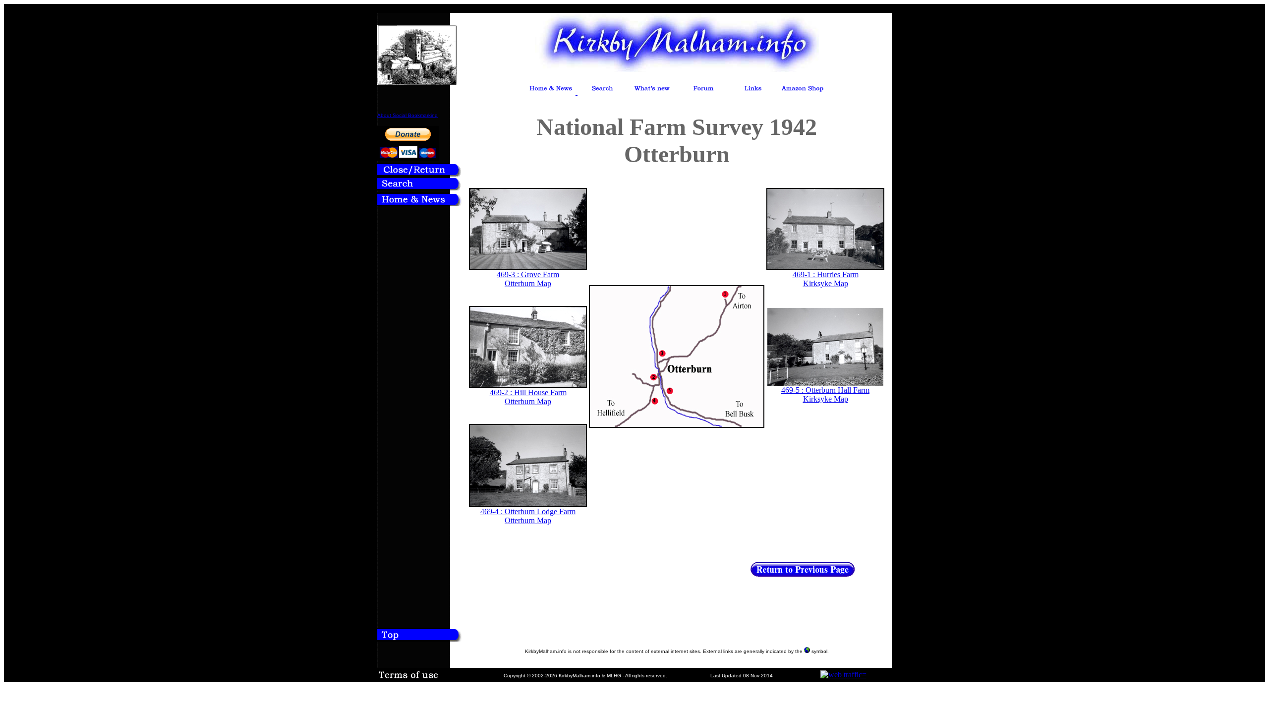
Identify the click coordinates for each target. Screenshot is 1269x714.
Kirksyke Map (825, 283)
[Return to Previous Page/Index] (419, 174)
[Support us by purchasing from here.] (802, 92)
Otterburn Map (528, 283)
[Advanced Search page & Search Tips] (419, 187)
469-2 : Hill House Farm (528, 392)
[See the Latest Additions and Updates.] (652, 92)
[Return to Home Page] (419, 203)
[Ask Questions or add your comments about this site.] (703, 92)
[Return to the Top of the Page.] (419, 639)
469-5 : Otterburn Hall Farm (825, 390)
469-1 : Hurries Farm (826, 274)
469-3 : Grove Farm (528, 274)
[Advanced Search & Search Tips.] (602, 92)
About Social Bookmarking (407, 115)
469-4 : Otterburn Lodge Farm (528, 511)
